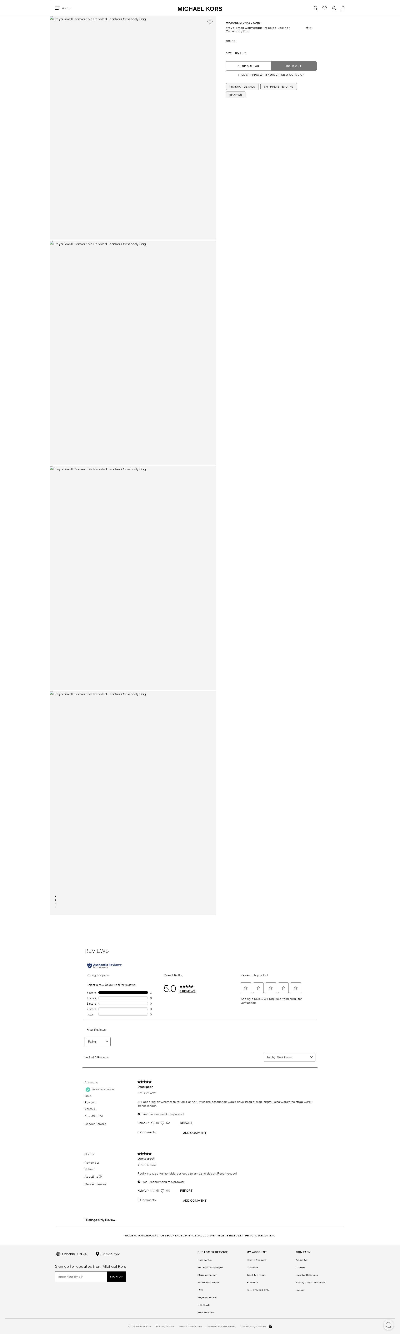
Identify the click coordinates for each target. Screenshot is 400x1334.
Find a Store (110, 1253)
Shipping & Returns (278, 86)
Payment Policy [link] (207, 1297)
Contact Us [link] (204, 1259)
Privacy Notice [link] (165, 1326)
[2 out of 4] (55, 900)
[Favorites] (324, 8)
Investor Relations (307, 1274)
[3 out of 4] (55, 903)
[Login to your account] (334, 8)
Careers (300, 1267)
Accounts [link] (252, 1267)
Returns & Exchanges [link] (210, 1267)
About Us (301, 1259)
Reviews (235, 95)
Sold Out (294, 66)
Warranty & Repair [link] (209, 1282)
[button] (388, 1325)
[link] (252, 1282)
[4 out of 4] (55, 907)
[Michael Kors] (200, 8)
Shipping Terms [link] (207, 1274)
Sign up (116, 1276)
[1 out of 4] (55, 896)
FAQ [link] (200, 1289)
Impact (300, 1289)
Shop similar (248, 66)
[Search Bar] (315, 8)
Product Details (242, 86)
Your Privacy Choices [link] (253, 1326)
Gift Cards (204, 1304)
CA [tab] (237, 53)
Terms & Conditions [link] (190, 1326)
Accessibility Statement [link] (221, 1326)
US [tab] (244, 53)
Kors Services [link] (206, 1312)
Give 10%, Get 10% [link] (258, 1289)
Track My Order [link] (256, 1274)
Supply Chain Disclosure (310, 1282)
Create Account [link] (256, 1259)
